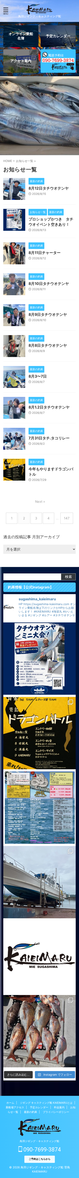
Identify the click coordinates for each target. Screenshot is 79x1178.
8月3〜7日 (38, 376)
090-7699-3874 (41, 1149)
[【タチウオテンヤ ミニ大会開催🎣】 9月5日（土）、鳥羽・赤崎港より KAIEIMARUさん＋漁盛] (39, 658)
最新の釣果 (30, 1112)
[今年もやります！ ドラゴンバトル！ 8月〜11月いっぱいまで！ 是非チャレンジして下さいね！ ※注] (39, 733)
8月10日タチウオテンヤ (49, 283)
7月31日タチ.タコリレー (49, 438)
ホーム (10, 1102)
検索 (68, 576)
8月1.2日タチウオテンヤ (49, 407)
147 (67, 518)
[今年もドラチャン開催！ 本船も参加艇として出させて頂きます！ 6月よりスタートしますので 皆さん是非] (39, 807)
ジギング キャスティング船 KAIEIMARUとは (46, 1102)
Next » (40, 501)
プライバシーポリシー (56, 1112)
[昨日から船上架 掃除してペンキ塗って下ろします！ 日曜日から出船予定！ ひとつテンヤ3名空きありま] (39, 882)
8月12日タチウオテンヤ (49, 188)
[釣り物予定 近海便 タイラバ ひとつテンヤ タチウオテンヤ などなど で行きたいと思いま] (39, 956)
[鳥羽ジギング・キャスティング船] (39, 11)
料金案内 (59, 1107)
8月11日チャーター (45, 253)
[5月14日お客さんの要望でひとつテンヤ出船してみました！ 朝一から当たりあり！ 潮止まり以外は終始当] (39, 1031)
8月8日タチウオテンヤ (48, 345)
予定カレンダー (39, 1107)
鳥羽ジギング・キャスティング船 (39, 1141)
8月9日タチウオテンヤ (48, 314)
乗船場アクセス (15, 1107)
